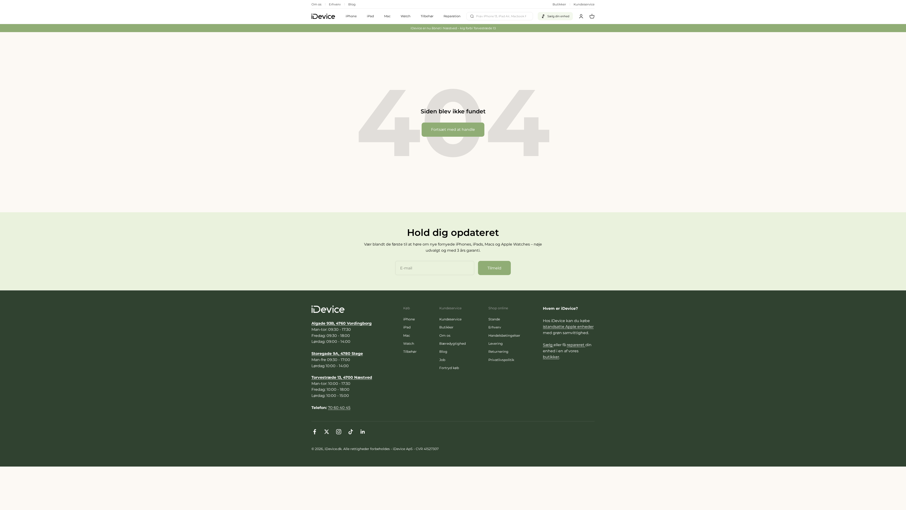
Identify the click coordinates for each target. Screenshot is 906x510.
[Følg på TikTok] (351, 432)
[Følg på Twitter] (326, 432)
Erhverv (335, 4)
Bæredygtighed (452, 343)
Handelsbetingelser (504, 335)
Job (442, 360)
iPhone (351, 16)
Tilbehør (427, 16)
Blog (352, 4)
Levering (495, 343)
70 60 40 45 (339, 407)
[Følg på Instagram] (339, 432)
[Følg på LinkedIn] (363, 432)
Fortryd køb (449, 368)
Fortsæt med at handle (453, 129)
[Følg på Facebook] (314, 432)
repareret (576, 345)
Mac (387, 16)
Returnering (498, 351)
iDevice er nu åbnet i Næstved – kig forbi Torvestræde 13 (453, 28)
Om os (316, 4)
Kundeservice (584, 4)
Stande (494, 319)
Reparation (452, 16)
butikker (551, 357)
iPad (370, 16)
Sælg (548, 345)
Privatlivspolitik (501, 360)
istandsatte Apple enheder (568, 326)
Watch (406, 16)
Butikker (559, 4)
